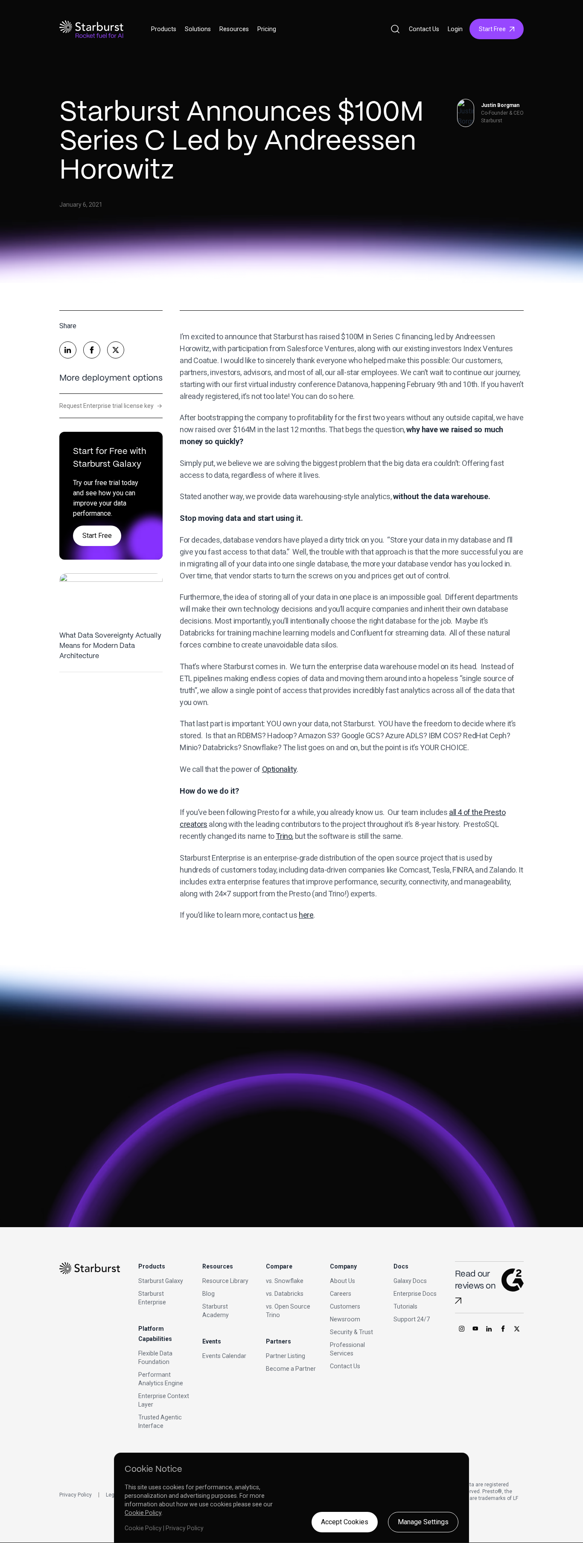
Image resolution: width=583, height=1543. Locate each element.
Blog (208, 1293)
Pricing (266, 29)
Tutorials (405, 1306)
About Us (342, 1280)
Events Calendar (224, 1355)
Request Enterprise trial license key (110, 405)
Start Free (492, 29)
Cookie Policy (143, 1512)
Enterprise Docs (415, 1293)
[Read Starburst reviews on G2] (458, 1300)
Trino (284, 836)
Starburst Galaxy (160, 1280)
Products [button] (163, 29)
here (306, 914)
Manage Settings (423, 1522)
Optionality (279, 769)
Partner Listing (285, 1355)
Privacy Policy (75, 1495)
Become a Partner (291, 1368)
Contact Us (424, 29)
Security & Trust (351, 1332)
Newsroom (345, 1319)
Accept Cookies (344, 1522)
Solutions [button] (198, 29)
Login (455, 29)
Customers (345, 1306)
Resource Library (225, 1280)
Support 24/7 (412, 1319)
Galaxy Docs (410, 1280)
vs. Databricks (284, 1293)
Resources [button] (234, 29)
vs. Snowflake (284, 1280)
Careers (340, 1293)
